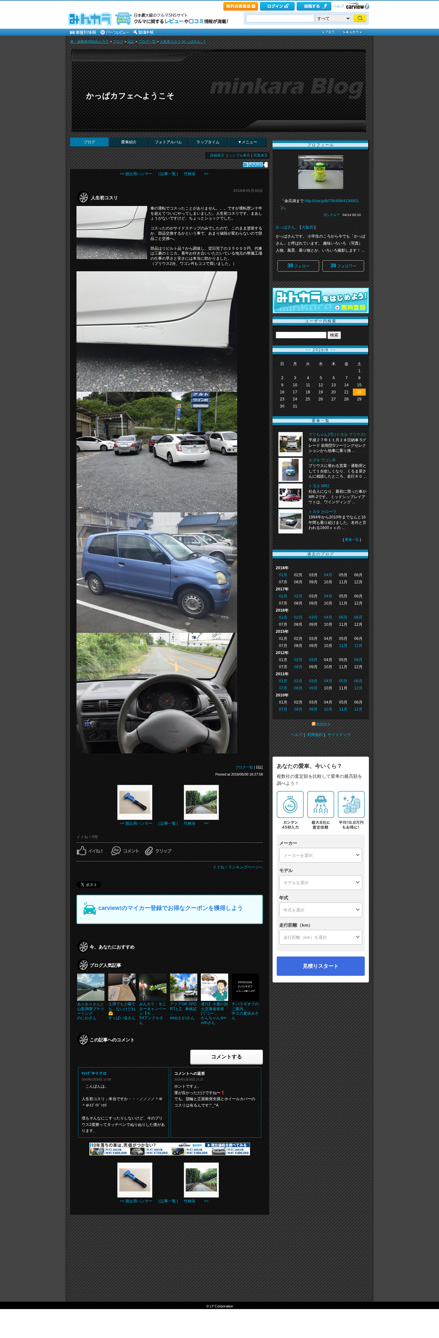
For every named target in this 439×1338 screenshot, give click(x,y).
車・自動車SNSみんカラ (89, 41)
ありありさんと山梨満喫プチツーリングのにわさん (90, 1011)
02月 (298, 596)
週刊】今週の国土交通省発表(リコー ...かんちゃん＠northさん (214, 1013)
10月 (328, 709)
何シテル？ (332, 215)
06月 (358, 617)
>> (333, 350)
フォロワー (343, 265)
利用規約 (315, 734)
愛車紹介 (129, 142)
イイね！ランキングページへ (238, 867)
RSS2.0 (323, 724)
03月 (313, 617)
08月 (298, 667)
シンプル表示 (239, 155)
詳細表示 (217, 155)
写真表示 (261, 155)
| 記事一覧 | (168, 174)
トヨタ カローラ (322, 511)
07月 (283, 688)
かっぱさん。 (287, 227)
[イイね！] (253, 164)
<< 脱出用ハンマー (136, 174)
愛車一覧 (352, 540)
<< (308, 350)
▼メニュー (247, 142)
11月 (343, 645)
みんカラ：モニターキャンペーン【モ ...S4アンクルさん (152, 1013)
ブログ (118, 41)
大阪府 (307, 227)
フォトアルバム (168, 142)
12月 (358, 645)
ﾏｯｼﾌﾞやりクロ (94, 1073)
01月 (283, 575)
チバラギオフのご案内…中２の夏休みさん (245, 1011)
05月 (343, 617)
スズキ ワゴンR (322, 460)
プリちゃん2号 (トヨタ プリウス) (337, 434)
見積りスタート (321, 966)
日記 (130, 41)
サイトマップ (339, 734)
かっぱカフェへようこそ (130, 95)
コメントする (226, 1056)
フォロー (298, 265)
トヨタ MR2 (319, 486)
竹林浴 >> (196, 174)
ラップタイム (208, 142)
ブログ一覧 (147, 41)
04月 (328, 575)
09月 (313, 688)
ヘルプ (338, 6)
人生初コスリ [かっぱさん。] (182, 41)
